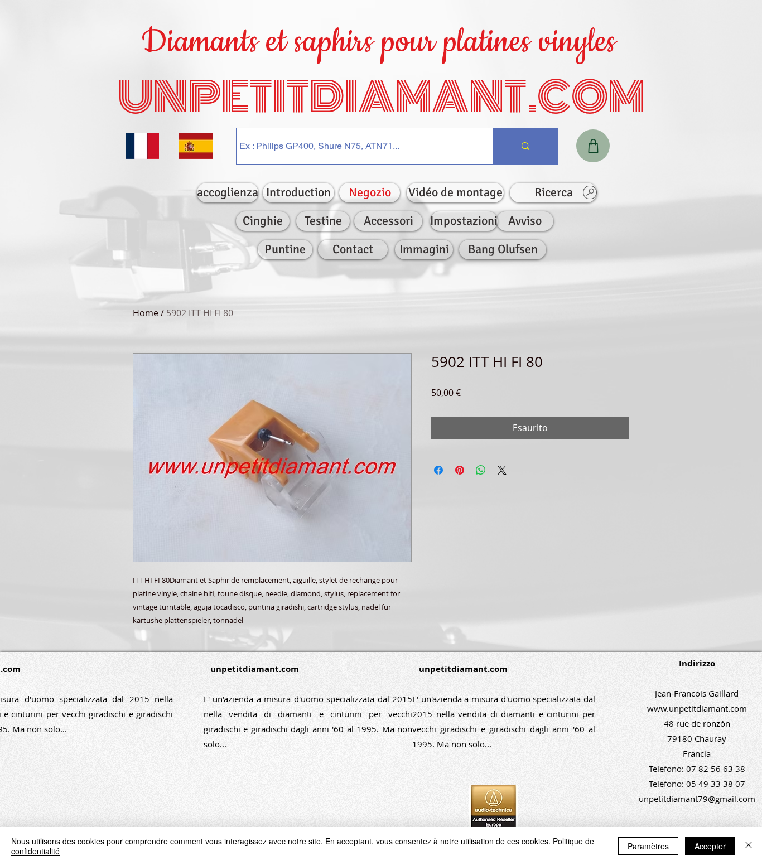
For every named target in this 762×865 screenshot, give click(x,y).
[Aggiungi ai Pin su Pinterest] (459, 470)
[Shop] (593, 145)
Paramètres (648, 846)
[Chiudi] (748, 846)
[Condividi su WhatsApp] (481, 470)
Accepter (710, 846)
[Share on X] (502, 470)
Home (145, 313)
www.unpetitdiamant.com (697, 708)
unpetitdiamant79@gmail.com (697, 798)
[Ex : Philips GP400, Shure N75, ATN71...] (525, 146)
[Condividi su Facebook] (438, 470)
